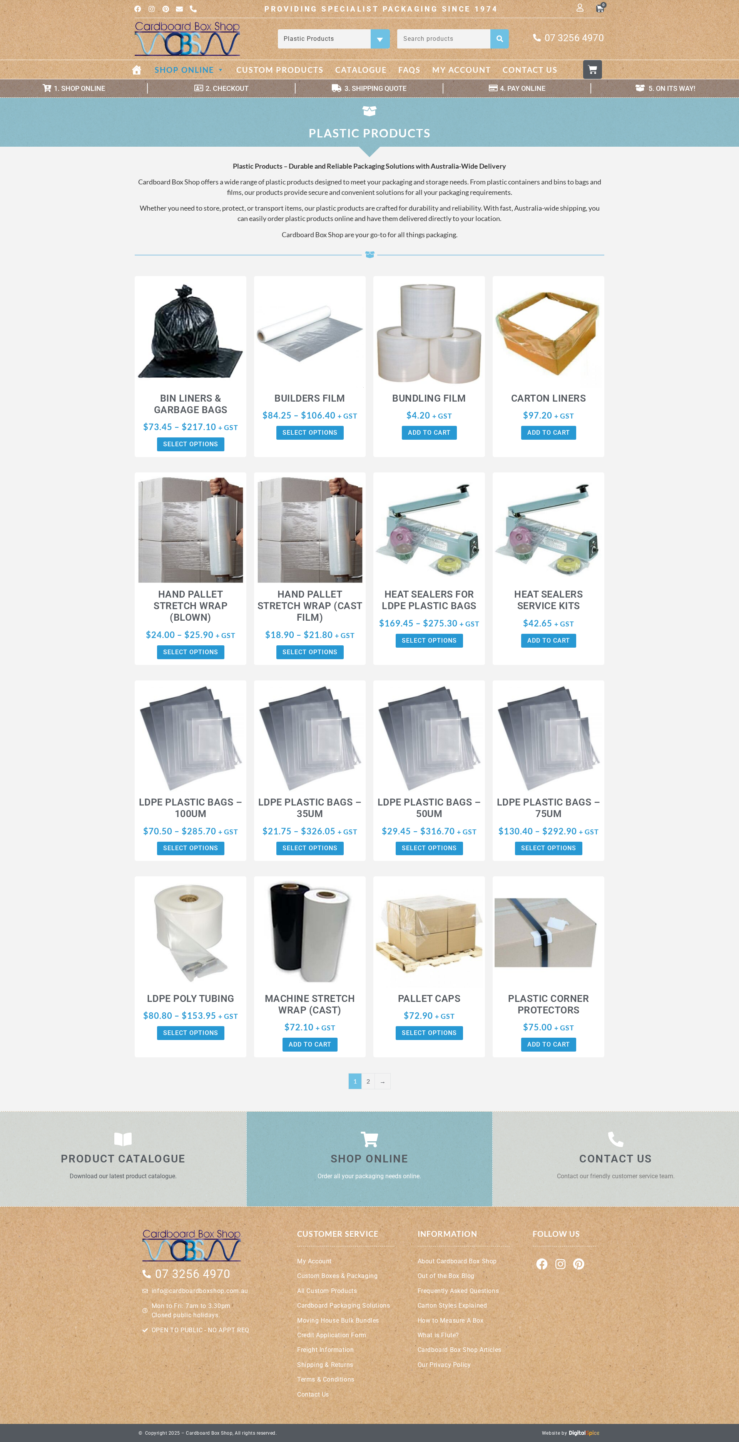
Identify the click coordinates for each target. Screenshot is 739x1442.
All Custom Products (327, 1291)
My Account (461, 69)
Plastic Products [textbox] (333, 38)
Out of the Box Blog (446, 1276)
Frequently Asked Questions (458, 1291)
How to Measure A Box (451, 1320)
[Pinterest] (165, 9)
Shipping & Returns (325, 1364)
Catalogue (361, 69)
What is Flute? (438, 1335)
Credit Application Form (331, 1335)
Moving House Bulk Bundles (338, 1320)
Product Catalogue (123, 1158)
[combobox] (334, 39)
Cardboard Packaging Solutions (343, 1305)
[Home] (143, 69)
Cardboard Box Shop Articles (460, 1349)
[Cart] (592, 69)
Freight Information (325, 1349)
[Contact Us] (616, 1139)
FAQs (409, 69)
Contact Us (530, 69)
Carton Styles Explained (452, 1305)
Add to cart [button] (429, 432)
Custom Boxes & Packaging (337, 1276)
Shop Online (184, 69)
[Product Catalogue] (123, 1139)
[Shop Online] (369, 1139)
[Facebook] (138, 9)
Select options (190, 444)
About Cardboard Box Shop (457, 1261)
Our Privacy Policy (444, 1364)
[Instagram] (152, 9)
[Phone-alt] (193, 9)
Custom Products (280, 69)
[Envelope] (179, 9)
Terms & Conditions (325, 1379)
